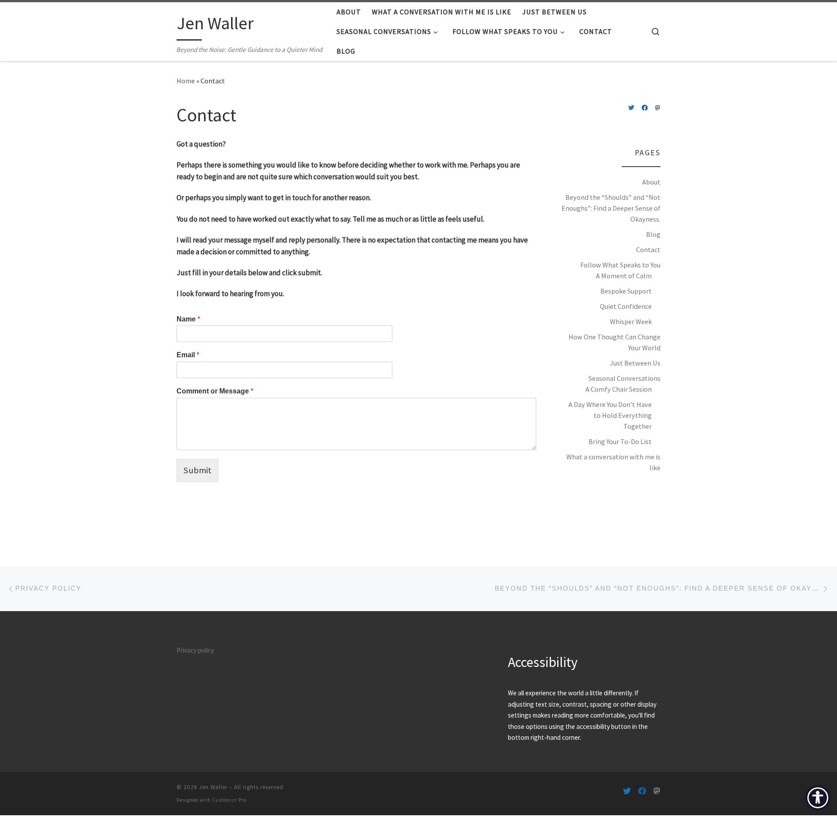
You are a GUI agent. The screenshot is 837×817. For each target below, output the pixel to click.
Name (188, 319)
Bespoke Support (626, 291)
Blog (653, 234)
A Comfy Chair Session (618, 389)
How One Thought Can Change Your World (614, 342)
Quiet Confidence (626, 306)
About (651, 182)
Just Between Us (635, 363)
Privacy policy (195, 650)
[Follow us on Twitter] (631, 108)
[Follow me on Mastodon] (657, 108)
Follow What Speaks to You (620, 264)
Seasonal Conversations (624, 378)
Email (188, 355)
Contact (648, 249)
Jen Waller (213, 787)
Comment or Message (215, 391)
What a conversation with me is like (613, 462)
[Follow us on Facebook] (645, 108)
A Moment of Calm (624, 275)
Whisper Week (631, 321)
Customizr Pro (229, 800)
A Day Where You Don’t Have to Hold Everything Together (610, 415)
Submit (197, 470)
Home (186, 80)
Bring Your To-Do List (620, 441)
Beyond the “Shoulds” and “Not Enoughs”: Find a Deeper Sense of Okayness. (610, 208)
